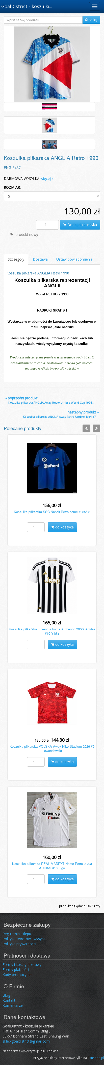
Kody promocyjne (17, 974)
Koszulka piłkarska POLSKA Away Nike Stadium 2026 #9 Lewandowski (52, 748)
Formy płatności (16, 969)
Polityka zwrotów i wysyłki (24, 938)
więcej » (47, 178)
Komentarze (13, 1005)
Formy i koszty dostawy (22, 964)
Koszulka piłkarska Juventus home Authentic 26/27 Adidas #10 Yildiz (52, 631)
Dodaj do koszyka (81, 224)
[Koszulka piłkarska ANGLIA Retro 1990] (52, 64)
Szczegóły (16, 259)
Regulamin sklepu (17, 933)
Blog (6, 995)
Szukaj (92, 20)
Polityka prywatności (19, 943)
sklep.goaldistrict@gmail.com (26, 1041)
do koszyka (64, 527)
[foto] (49, 106)
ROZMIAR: (12, 187)
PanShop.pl (96, 1058)
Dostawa (40, 259)
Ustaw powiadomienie (74, 259)
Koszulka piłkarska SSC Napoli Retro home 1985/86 (52, 511)
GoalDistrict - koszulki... (26, 6)
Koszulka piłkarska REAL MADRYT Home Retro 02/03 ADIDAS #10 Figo (52, 865)
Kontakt (9, 1000)
